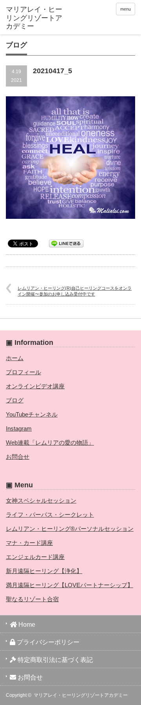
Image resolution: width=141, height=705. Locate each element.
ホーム (15, 358)
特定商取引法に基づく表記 (54, 659)
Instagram (19, 428)
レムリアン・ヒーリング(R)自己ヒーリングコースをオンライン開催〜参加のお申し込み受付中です (75, 291)
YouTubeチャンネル (32, 414)
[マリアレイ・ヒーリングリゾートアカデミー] (34, 18)
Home (26, 624)
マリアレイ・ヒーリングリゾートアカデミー (81, 695)
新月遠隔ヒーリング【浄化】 (44, 571)
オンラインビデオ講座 (35, 386)
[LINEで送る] (66, 243)
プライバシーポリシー (47, 642)
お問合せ (17, 456)
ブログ (15, 400)
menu (125, 9)
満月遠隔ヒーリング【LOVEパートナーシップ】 (69, 585)
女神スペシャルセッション (41, 500)
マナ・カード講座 (29, 542)
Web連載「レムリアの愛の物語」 (50, 442)
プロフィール (23, 372)
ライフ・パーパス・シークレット (50, 514)
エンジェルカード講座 (35, 557)
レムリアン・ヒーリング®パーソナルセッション (70, 528)
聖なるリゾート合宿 (32, 599)
